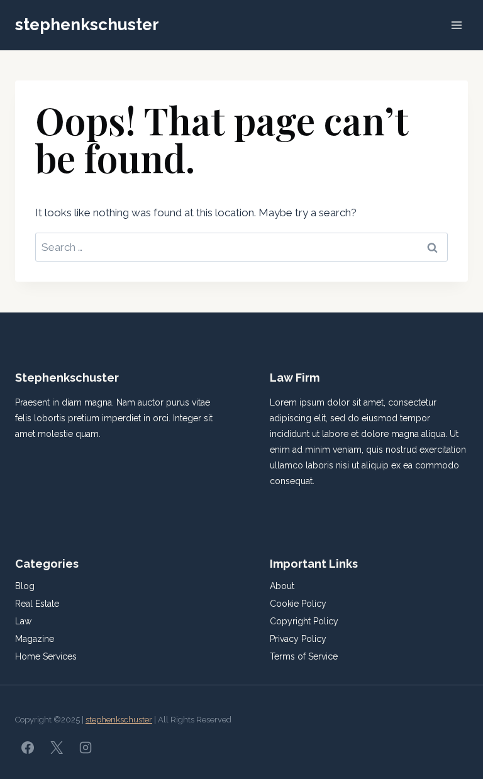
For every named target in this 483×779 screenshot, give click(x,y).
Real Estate (37, 604)
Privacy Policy (298, 639)
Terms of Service (304, 656)
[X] (56, 747)
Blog (25, 586)
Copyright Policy (304, 621)
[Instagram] (85, 747)
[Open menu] (456, 25)
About (282, 586)
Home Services (46, 656)
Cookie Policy (298, 604)
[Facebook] (27, 747)
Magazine (34, 639)
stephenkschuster (119, 719)
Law (23, 621)
